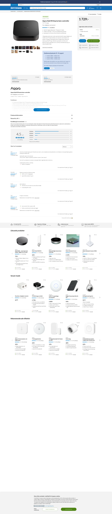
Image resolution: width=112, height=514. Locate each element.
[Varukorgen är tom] (100, 7)
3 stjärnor (31, 135)
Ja (68, 167)
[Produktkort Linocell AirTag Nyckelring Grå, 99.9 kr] (89, 286)
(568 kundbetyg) (41, 297)
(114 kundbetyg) (58, 254)
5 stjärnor (31, 131)
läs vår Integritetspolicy (49, 505)
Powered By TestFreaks (66, 217)
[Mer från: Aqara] (15, 89)
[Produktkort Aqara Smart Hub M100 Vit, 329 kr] (39, 240)
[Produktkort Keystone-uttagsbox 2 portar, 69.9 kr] (22, 286)
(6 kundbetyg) (23, 297)
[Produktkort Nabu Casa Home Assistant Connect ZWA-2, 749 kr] (89, 240)
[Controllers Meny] (23, 11)
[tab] (14, 5)
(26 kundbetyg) (40, 340)
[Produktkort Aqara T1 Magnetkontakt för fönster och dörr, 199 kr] (56, 328)
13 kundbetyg (52, 27)
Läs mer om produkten (47, 47)
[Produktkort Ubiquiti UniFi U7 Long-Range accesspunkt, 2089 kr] (56, 286)
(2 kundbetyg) (23, 254)
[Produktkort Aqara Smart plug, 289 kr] (73, 328)
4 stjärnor (31, 133)
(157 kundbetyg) (75, 340)
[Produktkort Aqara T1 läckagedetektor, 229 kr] (39, 328)
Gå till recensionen (15, 81)
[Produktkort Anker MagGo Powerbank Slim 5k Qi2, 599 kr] (73, 286)
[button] (13, 47)
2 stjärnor (31, 137)
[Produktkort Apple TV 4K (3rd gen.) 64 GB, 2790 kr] (39, 286)
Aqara (47, 22)
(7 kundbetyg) (40, 252)
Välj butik (23, 268)
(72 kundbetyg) (74, 252)
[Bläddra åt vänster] (12, 253)
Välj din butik (82, 35)
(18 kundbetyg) (74, 299)
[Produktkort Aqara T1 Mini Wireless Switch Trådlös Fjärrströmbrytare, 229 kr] (89, 328)
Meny (26, 8)
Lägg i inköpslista (93, 14)
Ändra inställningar (36, 509)
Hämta (83, 40)
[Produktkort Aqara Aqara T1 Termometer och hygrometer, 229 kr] (22, 328)
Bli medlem (47, 68)
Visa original (37, 197)
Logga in (52, 68)
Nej (70, 167)
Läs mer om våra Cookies (39, 505)
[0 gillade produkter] (97, 7)
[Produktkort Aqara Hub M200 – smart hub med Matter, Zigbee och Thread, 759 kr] (22, 240)
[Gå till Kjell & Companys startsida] (17, 8)
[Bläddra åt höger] (99, 253)
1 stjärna (31, 139)
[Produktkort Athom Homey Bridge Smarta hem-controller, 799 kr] (56, 240)
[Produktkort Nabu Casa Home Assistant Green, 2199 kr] (73, 240)
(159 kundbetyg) (92, 297)
